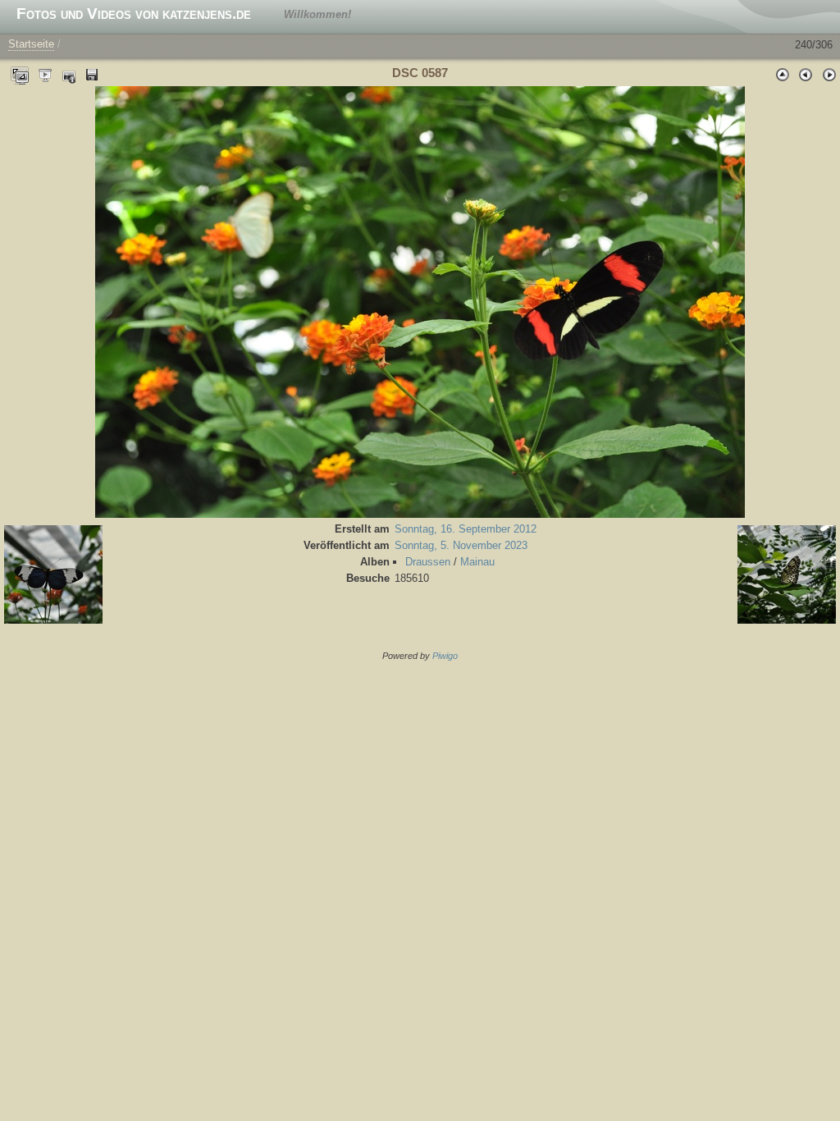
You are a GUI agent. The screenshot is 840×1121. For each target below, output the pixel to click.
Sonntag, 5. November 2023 (461, 545)
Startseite (31, 44)
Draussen (427, 562)
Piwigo (445, 656)
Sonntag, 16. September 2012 (465, 529)
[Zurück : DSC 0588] (805, 74)
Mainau (477, 562)
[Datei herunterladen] (91, 74)
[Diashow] (45, 74)
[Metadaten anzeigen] (68, 74)
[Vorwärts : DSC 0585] (828, 74)
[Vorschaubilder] (782, 74)
